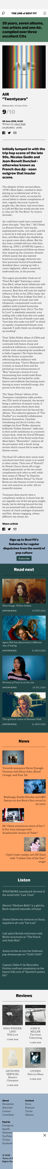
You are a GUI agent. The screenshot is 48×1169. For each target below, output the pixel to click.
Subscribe (24, 558)
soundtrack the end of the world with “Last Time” (23, 893)
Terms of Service (10, 1158)
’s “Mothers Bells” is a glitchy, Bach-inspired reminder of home (23, 907)
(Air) (19, 127)
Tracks (29, 1111)
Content (29, 1100)
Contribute (8, 1115)
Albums (8, 127)
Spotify (6, 1129)
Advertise (7, 1107)
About (5, 1100)
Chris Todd (19, 124)
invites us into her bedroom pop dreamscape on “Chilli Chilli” (22, 952)
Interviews (9, 611)
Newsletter (8, 1104)
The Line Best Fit (24, 13)
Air (5, 94)
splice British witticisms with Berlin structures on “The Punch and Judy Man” (22, 937)
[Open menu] (44, 13)
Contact (6, 1111)
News (28, 1104)
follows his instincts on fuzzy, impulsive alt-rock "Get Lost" (23, 921)
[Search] (3, 13)
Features (29, 1107)
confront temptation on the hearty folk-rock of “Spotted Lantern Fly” (23, 970)
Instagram (8, 1125)
